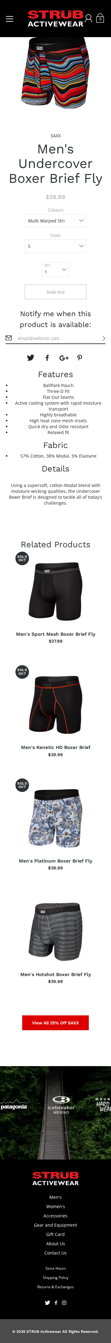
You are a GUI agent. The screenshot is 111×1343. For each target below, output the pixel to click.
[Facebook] (47, 358)
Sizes (55, 235)
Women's (55, 1206)
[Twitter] (30, 358)
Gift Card (55, 1234)
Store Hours (55, 1268)
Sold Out (56, 292)
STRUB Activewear (44, 1331)
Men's (55, 1197)
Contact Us (55, 1253)
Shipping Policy (55, 1277)
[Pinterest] (80, 358)
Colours (56, 210)
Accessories (55, 1216)
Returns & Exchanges (55, 1286)
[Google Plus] (63, 358)
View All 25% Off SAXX (55, 1022)
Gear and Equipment (55, 1225)
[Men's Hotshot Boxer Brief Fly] (55, 932)
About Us (55, 1243)
